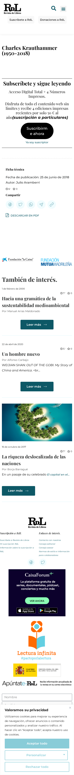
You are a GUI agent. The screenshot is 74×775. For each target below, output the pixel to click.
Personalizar (36, 755)
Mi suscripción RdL (9, 544)
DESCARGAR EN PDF (24, 215)
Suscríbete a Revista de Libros (14, 540)
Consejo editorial (47, 544)
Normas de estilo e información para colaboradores (54, 553)
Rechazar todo (37, 767)
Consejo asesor (46, 547)
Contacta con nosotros (50, 540)
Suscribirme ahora (37, 131)
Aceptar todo (37, 743)
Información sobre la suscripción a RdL (17, 549)
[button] (63, 9)
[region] (37, 739)
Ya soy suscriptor (37, 142)
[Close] (70, 707)
